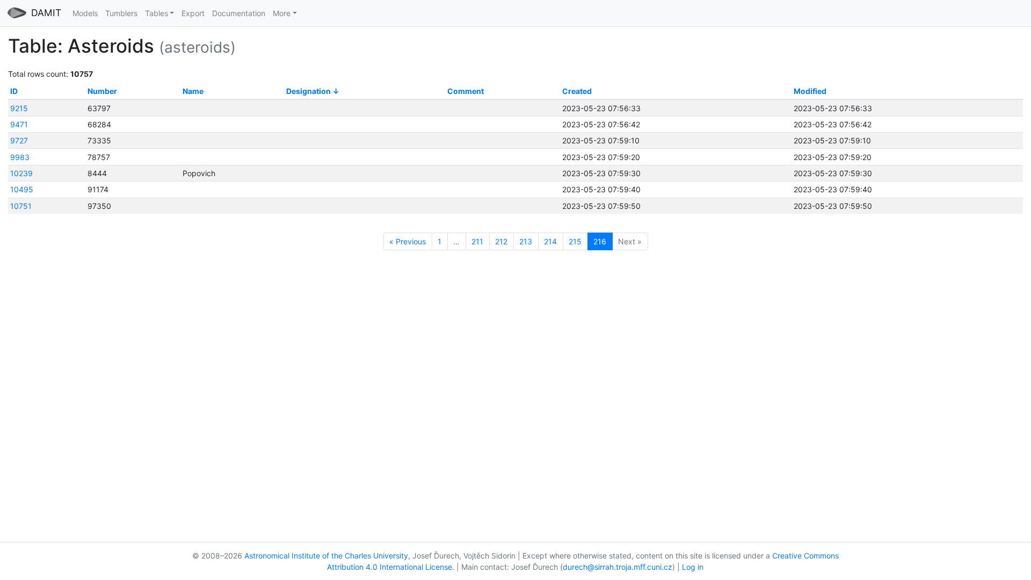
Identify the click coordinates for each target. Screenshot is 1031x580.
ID (14, 91)
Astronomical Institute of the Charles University (326, 555)
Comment (465, 91)
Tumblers (121, 13)
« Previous (407, 241)
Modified (810, 91)
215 (575, 241)
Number (102, 91)
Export (193, 13)
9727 (19, 140)
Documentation (238, 13)
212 (501, 241)
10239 (21, 173)
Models (85, 13)
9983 (20, 157)
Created (577, 91)
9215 (19, 108)
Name (193, 91)
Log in (692, 566)
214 (550, 241)
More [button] (282, 13)
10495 (21, 189)
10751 (21, 206)
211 (477, 241)
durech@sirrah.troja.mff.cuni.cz (617, 566)
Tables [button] (156, 13)
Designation (308, 91)
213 (525, 241)
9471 (19, 124)
